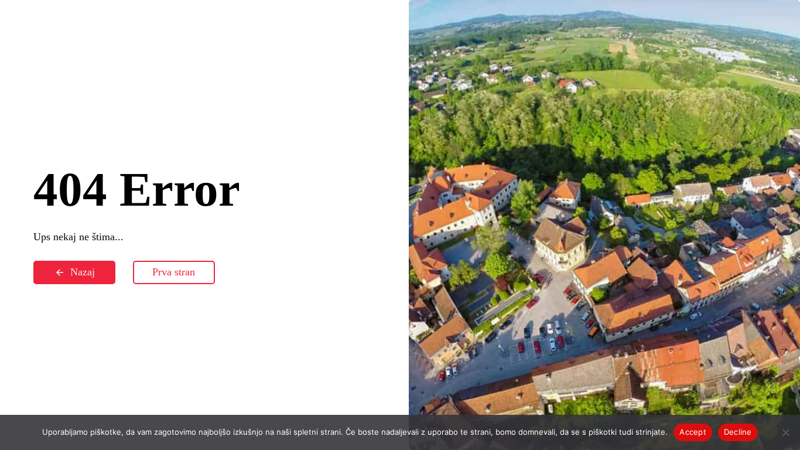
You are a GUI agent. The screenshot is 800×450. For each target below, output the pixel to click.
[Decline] (785, 432)
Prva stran (173, 272)
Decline (738, 432)
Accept (692, 432)
